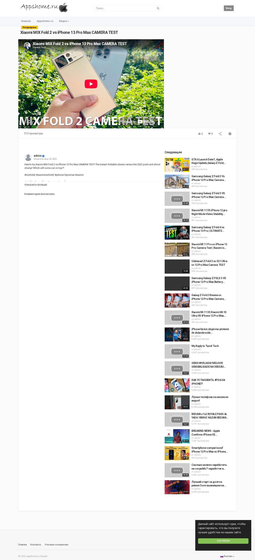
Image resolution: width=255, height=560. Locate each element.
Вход (229, 8)
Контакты (35, 544)
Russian (228, 556)
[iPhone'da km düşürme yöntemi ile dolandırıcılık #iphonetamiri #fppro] (177, 334)
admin (38, 155)
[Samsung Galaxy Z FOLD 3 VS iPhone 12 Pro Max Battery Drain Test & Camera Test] (177, 283)
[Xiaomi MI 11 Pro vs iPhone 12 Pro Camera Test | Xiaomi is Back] (177, 250)
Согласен (223, 540)
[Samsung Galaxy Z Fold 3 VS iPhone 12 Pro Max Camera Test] (177, 199)
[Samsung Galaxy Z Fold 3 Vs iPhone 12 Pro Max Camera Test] (177, 182)
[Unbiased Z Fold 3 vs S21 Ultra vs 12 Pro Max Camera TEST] (177, 266)
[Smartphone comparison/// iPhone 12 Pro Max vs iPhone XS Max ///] (177, 453)
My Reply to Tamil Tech (205, 345)
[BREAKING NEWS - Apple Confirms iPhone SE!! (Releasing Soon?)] (177, 436)
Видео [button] (63, 21)
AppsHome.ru (45, 21)
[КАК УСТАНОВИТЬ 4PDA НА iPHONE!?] (177, 385)
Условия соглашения (56, 544)
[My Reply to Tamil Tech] (177, 351)
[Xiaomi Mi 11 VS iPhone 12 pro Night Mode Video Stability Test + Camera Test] (177, 216)
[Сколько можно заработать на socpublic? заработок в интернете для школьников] (177, 470)
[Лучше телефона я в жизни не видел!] (177, 402)
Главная (26, 21)
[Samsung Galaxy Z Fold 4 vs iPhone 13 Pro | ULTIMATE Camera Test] (177, 233)
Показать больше (35, 185)
